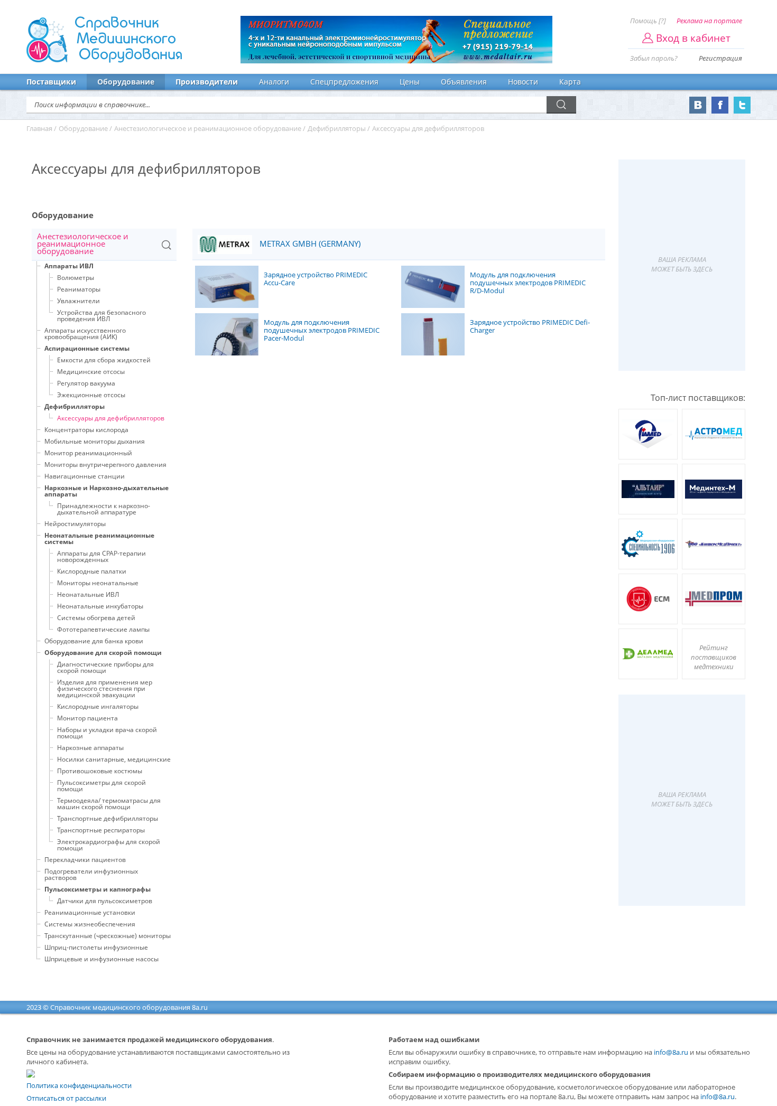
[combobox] (104, 245)
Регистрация (720, 58)
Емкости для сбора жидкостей (104, 360)
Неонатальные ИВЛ (88, 594)
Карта (570, 82)
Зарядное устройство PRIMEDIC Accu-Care (315, 279)
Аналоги (274, 82)
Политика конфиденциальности (79, 1085)
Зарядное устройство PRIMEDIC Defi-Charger (530, 326)
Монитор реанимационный (88, 453)
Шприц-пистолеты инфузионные (96, 947)
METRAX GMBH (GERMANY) (308, 243)
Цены (410, 82)
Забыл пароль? (654, 58)
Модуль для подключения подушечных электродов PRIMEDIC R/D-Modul (528, 283)
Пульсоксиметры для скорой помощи (101, 786)
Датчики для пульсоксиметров (104, 901)
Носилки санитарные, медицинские (114, 759)
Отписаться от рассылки (66, 1098)
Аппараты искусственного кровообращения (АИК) (85, 333)
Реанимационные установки (89, 912)
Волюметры (75, 278)
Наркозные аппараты (90, 748)
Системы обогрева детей (96, 618)
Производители (206, 82)
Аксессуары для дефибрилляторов (110, 418)
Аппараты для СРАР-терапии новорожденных (101, 556)
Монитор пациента (87, 718)
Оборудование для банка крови (93, 641)
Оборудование (125, 82)
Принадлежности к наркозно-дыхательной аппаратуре (103, 509)
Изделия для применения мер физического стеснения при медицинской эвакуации (104, 688)
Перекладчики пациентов (85, 860)
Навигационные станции (84, 476)
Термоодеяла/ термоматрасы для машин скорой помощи (109, 803)
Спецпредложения (344, 82)
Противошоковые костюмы (99, 771)
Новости (523, 82)
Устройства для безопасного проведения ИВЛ (101, 315)
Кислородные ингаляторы (97, 706)
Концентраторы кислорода (86, 430)
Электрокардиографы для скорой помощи (108, 845)
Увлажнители (78, 301)
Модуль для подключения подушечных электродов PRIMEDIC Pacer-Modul (322, 330)
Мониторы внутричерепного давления (105, 464)
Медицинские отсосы (91, 372)
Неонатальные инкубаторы (100, 606)
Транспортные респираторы (101, 830)
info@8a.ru (671, 1052)
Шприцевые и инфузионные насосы (101, 959)
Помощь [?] (648, 20)
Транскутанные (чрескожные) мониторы (107, 936)
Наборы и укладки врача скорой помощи (107, 733)
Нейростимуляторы (75, 524)
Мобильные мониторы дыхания (94, 441)
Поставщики (51, 82)
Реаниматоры (78, 289)
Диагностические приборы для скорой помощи (105, 667)
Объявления (464, 82)
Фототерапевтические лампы (103, 629)
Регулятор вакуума (86, 383)
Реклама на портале (709, 20)
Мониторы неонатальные (97, 583)
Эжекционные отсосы (91, 395)
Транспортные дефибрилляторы (107, 818)
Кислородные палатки (91, 571)
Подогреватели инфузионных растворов (91, 874)
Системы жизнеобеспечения (89, 924)
